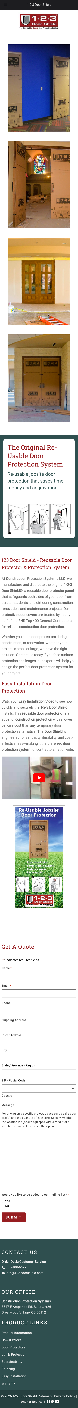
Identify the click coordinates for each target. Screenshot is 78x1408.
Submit (14, 1217)
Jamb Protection (14, 1354)
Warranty (8, 1383)
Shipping (8, 1369)
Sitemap (45, 1396)
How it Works (11, 1340)
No (7, 1206)
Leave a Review (31, 1402)
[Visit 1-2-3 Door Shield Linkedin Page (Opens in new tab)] (57, 1402)
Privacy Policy (64, 1396)
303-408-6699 (16, 1267)
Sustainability (12, 1362)
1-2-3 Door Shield (39, 5)
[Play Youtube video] (39, 778)
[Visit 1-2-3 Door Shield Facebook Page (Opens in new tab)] (48, 1402)
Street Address (11, 1035)
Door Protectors (13, 1347)
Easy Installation (14, 1376)
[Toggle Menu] (5, 5)
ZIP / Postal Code (13, 1080)
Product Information (17, 1333)
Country (7, 1096)
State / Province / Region (18, 1065)
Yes (7, 1201)
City (4, 1050)
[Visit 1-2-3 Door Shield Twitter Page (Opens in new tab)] (52, 1402)
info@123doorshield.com (24, 1273)
